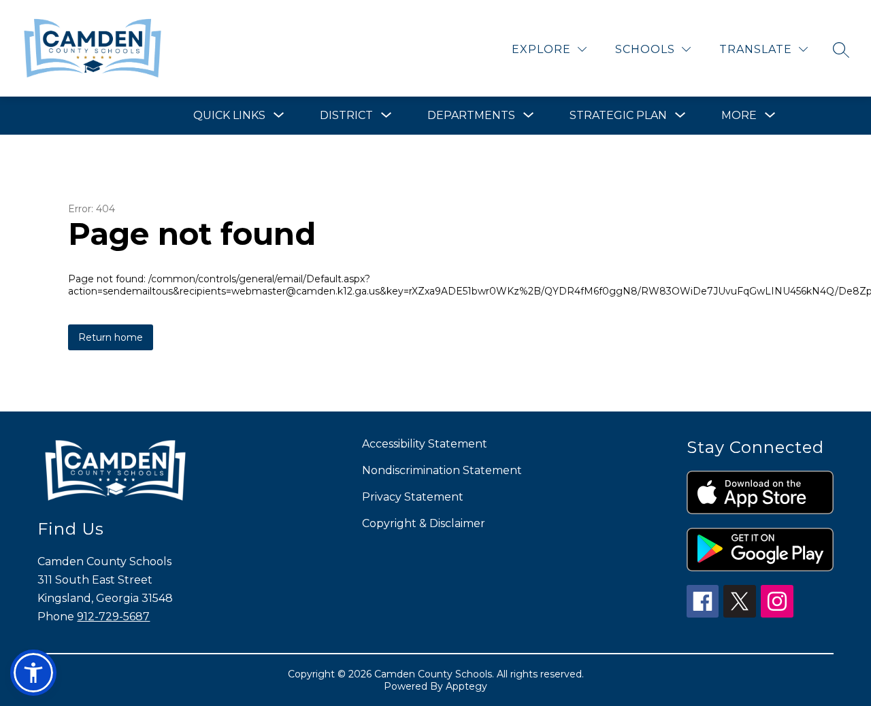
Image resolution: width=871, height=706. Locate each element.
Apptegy (466, 686)
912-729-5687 (113, 616)
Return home (110, 337)
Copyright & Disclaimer (423, 523)
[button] (33, 672)
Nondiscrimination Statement (442, 470)
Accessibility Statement (424, 443)
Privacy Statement (412, 496)
